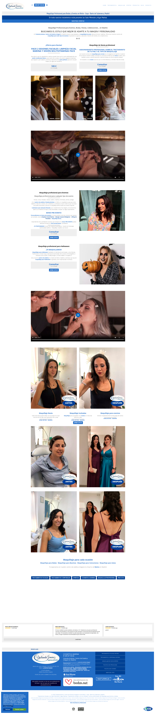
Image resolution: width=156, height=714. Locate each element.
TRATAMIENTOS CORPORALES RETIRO (110, 657)
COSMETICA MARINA (88, 578)
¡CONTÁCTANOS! (47, 668)
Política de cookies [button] (8, 704)
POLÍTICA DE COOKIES (110, 668)
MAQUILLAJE (121, 5)
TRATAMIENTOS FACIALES (40, 578)
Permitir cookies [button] (19, 709)
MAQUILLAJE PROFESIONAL (106, 578)
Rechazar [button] (8, 709)
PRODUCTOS (136, 5)
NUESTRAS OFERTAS (78, 21)
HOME (104, 5)
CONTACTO (148, 5)
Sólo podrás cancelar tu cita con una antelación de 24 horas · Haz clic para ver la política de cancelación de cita (46, 683)
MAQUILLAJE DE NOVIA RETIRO (110, 661)
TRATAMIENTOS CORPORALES (60, 578)
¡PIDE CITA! (102, 70)
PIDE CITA (121, 578)
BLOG (142, 5)
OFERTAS (128, 5)
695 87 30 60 (39, 5)
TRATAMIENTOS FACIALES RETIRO (110, 653)
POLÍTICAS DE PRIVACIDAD (110, 665)
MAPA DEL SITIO (110, 672)
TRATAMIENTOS (111, 5)
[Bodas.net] (78, 682)
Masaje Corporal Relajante (62, 217)
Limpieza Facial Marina (47, 217)
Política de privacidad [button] (19, 704)
